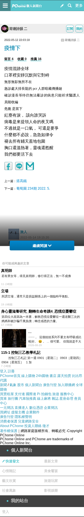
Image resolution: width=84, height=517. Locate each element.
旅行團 (13, 398)
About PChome (11, 426)
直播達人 (21, 407)
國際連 (31, 394)
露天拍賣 (64, 376)
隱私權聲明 (23, 417)
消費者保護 (8, 421)
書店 (53, 376)
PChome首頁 (10, 376)
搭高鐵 (21, 181)
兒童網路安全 (28, 421)
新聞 (3, 385)
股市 (20, 385)
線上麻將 (44, 398)
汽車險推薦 (27, 398)
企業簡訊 (51, 407)
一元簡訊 (7, 407)
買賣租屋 (7, 394)
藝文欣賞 (9, 481)
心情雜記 (9, 471)
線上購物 (28, 376)
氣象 (12, 385)
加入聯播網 (66, 385)
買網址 (5, 412)
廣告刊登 (50, 385)
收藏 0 (21, 59)
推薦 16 (36, 59)
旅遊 (55, 394)
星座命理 (66, 398)
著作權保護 (8, 431)
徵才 (45, 426)
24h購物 (42, 376)
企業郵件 (33, 412)
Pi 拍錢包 (44, 394)
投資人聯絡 (33, 426)
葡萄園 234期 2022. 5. (33, 188)
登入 (3, 371)
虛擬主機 (18, 412)
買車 (3, 398)
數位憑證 (36, 407)
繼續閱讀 (40, 246)
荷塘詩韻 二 (18, 29)
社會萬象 (9, 490)
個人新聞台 (33, 385)
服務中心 (67, 394)
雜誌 (55, 398)
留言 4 (8, 59)
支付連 (20, 394)
